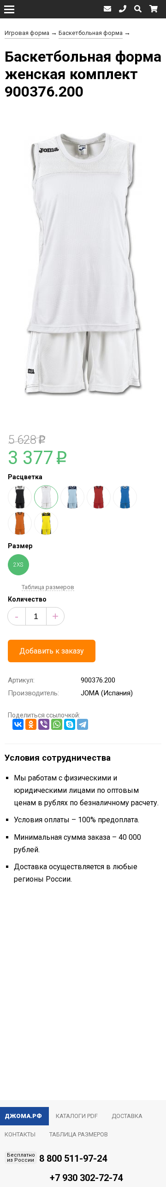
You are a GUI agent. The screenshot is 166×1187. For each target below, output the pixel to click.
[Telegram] (82, 724)
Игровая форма (27, 32)
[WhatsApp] (56, 724)
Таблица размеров (48, 587)
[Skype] (69, 724)
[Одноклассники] (30, 724)
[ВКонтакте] (18, 724)
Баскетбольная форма (91, 32)
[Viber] (43, 724)
